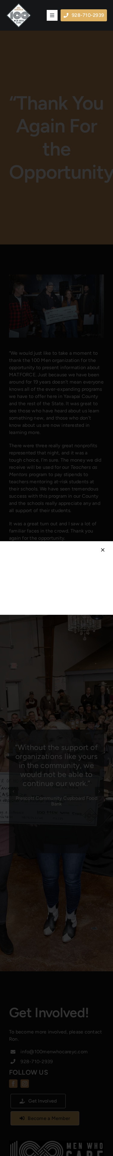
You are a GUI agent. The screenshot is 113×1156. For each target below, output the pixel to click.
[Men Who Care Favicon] (18, 5)
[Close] (103, 550)
